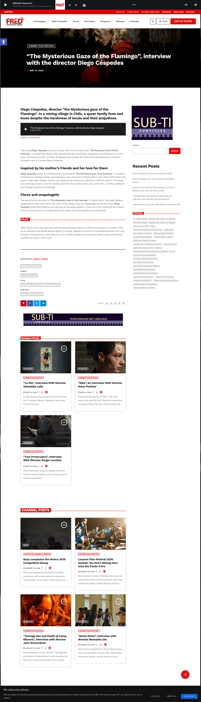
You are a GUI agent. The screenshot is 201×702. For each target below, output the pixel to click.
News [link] (26, 545)
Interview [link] (28, 369)
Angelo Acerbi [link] (40, 259)
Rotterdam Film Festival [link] (144, 270)
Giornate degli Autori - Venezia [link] (147, 248)
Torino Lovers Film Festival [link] (166, 281)
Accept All (189, 696)
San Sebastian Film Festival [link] (145, 273)
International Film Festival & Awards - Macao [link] (154, 252)
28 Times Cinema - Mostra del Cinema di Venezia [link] (154, 223)
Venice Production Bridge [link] (145, 284)
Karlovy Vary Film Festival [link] (145, 259)
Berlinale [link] (169, 230)
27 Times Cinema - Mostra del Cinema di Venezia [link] (154, 219)
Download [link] (35, 137)
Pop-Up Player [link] (183, 21)
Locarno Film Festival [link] (89, 554)
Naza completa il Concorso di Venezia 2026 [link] (152, 173)
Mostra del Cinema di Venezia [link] (37, 554)
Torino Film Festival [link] (142, 281)
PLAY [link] (163, 21)
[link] (3, 41)
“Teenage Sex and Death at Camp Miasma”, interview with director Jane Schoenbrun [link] (44, 639)
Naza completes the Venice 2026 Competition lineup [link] (44, 561)
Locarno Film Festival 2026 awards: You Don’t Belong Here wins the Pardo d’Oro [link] (98, 563)
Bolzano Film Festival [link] (163, 234)
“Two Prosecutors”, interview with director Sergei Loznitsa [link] (42, 458)
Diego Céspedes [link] (29, 275)
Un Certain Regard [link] (31, 266)
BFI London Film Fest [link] (142, 234)
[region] (100, 694)
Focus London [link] (170, 244)
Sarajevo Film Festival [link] (143, 277)
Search (136, 145)
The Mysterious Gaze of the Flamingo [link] (40, 285)
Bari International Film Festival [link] (147, 230)
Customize (155, 696)
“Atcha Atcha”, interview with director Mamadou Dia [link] (97, 637)
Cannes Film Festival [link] (41, 46)
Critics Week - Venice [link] (163, 237)
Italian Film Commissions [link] (144, 255)
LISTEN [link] (8, 12)
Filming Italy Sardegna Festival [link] (147, 244)
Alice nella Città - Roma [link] (144, 226)
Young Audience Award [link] (144, 288)
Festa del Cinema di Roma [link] (144, 241)
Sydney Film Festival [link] (165, 277)
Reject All (172, 696)
